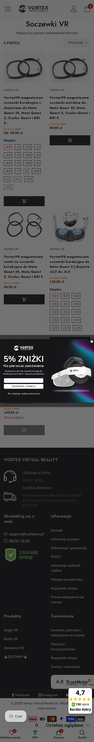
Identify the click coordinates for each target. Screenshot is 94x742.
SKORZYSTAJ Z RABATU (24, 386)
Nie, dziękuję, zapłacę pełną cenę (23, 394)
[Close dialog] (91, 341)
